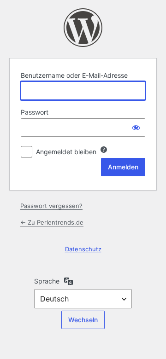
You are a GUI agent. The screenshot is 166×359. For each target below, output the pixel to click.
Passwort (34, 112)
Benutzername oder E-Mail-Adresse (74, 75)
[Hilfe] (103, 149)
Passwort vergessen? (51, 205)
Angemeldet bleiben (66, 152)
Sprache (46, 281)
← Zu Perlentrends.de (51, 222)
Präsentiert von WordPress (83, 27)
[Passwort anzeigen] (136, 127)
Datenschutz (83, 249)
